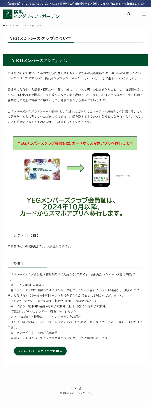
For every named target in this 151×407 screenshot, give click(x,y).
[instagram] (80, 388)
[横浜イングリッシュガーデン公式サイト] (31, 14)
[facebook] (71, 388)
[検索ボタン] (129, 14)
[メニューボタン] (143, 14)
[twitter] (75, 388)
